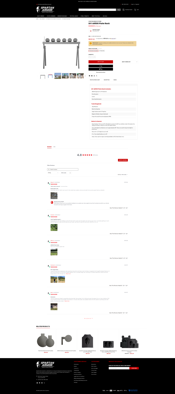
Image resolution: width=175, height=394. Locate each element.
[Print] (94, 76)
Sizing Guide (76, 370)
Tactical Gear (74, 16)
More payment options (100, 72)
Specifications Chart (95, 79)
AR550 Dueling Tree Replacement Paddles (66, 350)
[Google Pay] (101, 66)
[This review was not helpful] (126, 208)
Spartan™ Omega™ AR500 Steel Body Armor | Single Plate (87, 351)
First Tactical (96, 16)
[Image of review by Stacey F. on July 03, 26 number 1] (54, 195)
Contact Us (76, 368)
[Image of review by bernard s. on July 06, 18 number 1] (54, 227)
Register (137, 4)
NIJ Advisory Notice (77, 374)
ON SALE (105, 16)
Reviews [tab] (49, 146)
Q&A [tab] (54, 146)
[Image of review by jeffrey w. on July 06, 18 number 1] (54, 252)
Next (85, 76)
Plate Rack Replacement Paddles (45, 350)
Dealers (75, 366)
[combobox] (53, 173)
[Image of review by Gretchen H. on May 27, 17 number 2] (61, 279)
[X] (97, 76)
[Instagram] (40, 383)
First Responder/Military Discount (43, 4)
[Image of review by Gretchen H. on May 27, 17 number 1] (54, 279)
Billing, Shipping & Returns (79, 378)
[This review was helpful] (124, 208)
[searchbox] (62, 169)
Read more (68, 273)
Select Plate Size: (95, 48)
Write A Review (123, 160)
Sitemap (75, 382)
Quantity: (91, 54)
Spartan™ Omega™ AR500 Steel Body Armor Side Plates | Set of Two (108, 351)
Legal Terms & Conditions (79, 376)
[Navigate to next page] (92, 318)
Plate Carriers (51, 16)
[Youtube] (42, 383)
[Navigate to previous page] (83, 318)
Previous (37, 76)
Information (76, 364)
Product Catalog (77, 372)
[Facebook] (90, 76)
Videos (115, 79)
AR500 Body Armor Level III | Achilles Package (129, 351)
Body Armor (40, 16)
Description (106, 79)
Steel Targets (85, 16)
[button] (106, 38)
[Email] (92, 76)
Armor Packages (62, 16)
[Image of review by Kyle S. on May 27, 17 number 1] (54, 306)
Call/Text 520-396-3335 (43, 379)
